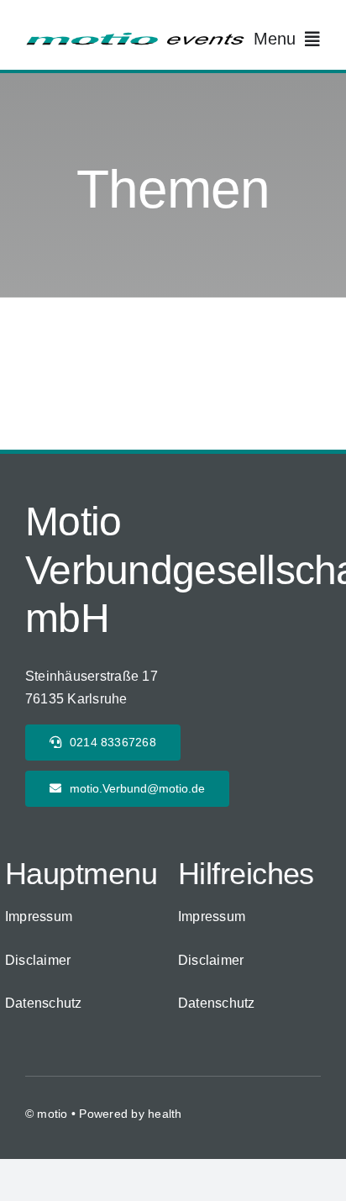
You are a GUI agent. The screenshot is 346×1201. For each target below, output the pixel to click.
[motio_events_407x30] (134, 37)
